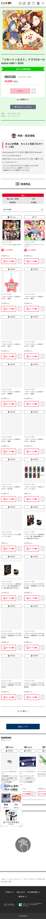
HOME (3, 879)
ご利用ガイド (9, 892)
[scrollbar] (23, 799)
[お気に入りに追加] (33, 91)
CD (33, 198)
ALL (23, 195)
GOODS (12, 202)
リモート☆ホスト (13, 879)
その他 (33, 202)
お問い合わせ (20, 892)
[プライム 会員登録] (28, 3)
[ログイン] (19, 3)
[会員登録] (24, 3)
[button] (23, 107)
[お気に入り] (33, 3)
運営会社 (21, 896)
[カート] (38, 3)
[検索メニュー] (43, 3)
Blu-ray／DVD (12, 198)
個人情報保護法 (33, 892)
